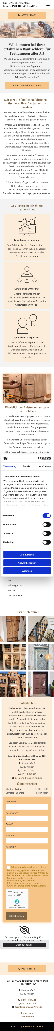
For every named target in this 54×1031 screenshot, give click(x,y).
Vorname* (11, 801)
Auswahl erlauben (27, 562)
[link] (24, 930)
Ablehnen (27, 571)
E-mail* (9, 824)
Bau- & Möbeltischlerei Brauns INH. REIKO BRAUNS (20, 4)
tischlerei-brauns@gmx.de (28, 777)
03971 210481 (28, 770)
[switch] (46, 524)
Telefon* (10, 835)
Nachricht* (11, 846)
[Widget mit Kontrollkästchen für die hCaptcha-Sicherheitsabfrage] (17, 899)
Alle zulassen (27, 554)
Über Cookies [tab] (44, 466)
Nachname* (12, 813)
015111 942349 (28, 774)
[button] (27, 15)
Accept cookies (24, 944)
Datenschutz (27, 1016)
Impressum (27, 1013)
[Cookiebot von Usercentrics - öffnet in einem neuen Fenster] (38, 458)
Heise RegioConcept (33, 1026)
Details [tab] (26, 466)
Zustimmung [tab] (9, 466)
